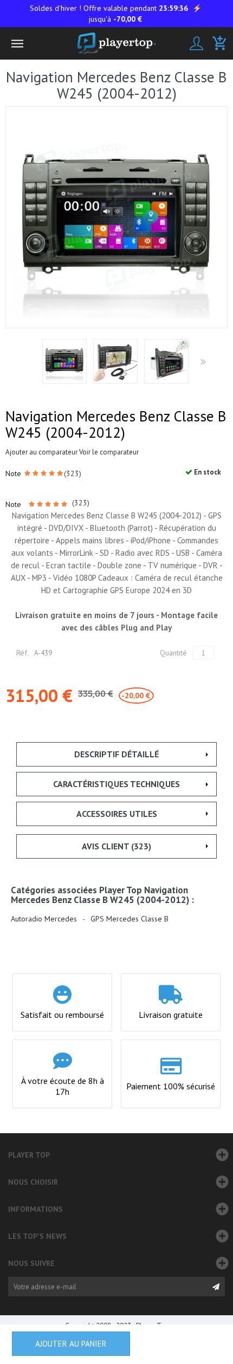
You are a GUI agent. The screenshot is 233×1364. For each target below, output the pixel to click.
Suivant (202, 362)
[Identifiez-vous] (196, 43)
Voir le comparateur (109, 452)
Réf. (22, 653)
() (72, 473)
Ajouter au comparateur (41, 452)
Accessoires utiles (116, 813)
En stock (206, 472)
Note (14, 473)
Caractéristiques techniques (116, 783)
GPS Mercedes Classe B (129, 919)
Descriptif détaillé (116, 754)
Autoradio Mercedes (44, 919)
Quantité (173, 653)
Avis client (116, 846)
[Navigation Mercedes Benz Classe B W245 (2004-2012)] (64, 361)
